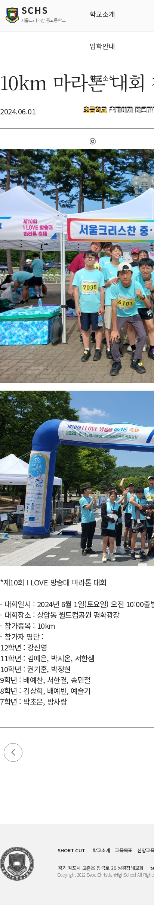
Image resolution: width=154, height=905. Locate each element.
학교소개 (101, 850)
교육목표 (123, 850)
